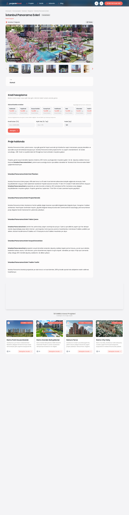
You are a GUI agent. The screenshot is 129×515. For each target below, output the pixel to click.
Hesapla (13, 131)
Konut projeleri (17, 11)
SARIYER (30, 323)
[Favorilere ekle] (8, 323)
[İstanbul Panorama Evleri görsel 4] (38, 69)
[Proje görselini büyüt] (49, 44)
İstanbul (24, 11)
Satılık (41, 3)
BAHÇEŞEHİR (88, 323)
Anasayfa (8, 11)
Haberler (52, 3)
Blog (61, 3)
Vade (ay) (67, 121)
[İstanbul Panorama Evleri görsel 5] (51, 69)
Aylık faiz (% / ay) (42, 121)
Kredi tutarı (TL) (13, 121)
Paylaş (90, 22)
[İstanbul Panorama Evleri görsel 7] (76, 69)
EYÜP (120, 323)
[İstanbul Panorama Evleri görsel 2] (13, 69)
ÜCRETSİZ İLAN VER (113, 3)
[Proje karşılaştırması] (96, 3)
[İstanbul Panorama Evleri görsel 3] (26, 69)
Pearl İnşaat (10, 19)
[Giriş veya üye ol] (101, 3)
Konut (12, 82)
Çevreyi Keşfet (15, 60)
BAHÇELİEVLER (58, 323)
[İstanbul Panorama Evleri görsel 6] (63, 69)
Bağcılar (30, 11)
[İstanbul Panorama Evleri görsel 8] (88, 69)
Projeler (31, 3)
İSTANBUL (23, 323)
